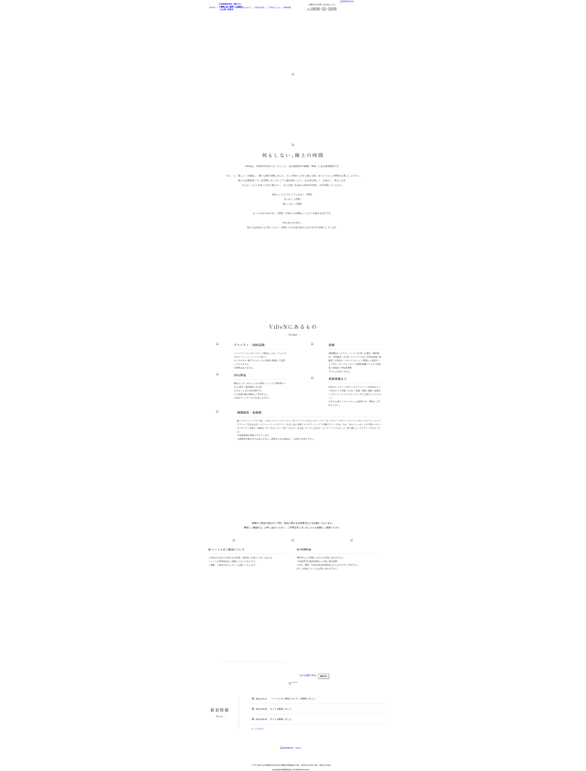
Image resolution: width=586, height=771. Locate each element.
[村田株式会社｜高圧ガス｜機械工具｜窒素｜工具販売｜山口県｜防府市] (231, 9)
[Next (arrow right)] (580, 385)
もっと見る (256, 728)
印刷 (324, 676)
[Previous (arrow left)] (5, 385)
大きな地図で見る (307, 675)
